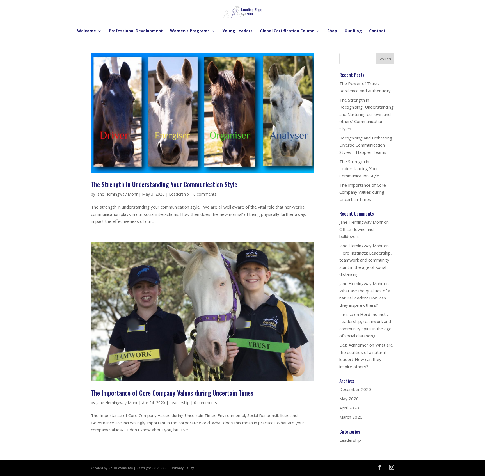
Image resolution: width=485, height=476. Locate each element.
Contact (377, 31)
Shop (332, 31)
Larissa (346, 314)
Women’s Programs (190, 31)
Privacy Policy (183, 468)
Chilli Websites (120, 468)
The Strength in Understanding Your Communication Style (164, 184)
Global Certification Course (287, 31)
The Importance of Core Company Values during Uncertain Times (172, 393)
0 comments (204, 194)
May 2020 (349, 398)
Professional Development (136, 31)
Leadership (179, 194)
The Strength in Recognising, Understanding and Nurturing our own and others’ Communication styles (366, 114)
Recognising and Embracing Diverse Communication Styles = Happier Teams (365, 145)
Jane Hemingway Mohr (117, 194)
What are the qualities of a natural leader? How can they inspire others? (364, 298)
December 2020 (355, 389)
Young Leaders (238, 31)
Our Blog (353, 31)
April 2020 (349, 408)
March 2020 (350, 417)
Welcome (86, 31)
